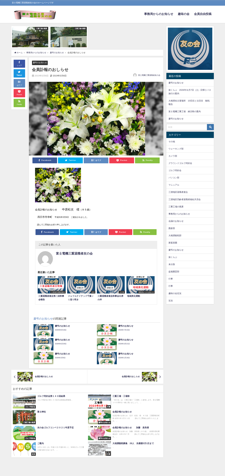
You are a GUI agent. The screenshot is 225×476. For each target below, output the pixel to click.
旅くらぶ (173, 257)
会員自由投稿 (203, 13)
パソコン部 (174, 178)
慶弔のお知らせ (40, 63)
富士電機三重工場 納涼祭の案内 (185, 111)
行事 (171, 279)
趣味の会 (183, 13)
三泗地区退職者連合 (178, 192)
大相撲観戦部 (175, 235)
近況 (171, 300)
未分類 (172, 264)
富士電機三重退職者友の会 (149, 75)
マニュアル (174, 185)
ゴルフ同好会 (175, 170)
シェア (19, 65)
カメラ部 (173, 156)
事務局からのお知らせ (158, 13)
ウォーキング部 (176, 149)
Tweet (19, 75)
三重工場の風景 (176, 207)
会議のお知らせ (176, 221)
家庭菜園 (173, 243)
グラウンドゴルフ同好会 (180, 163)
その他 (172, 141)
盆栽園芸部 (174, 271)
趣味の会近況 (175, 293)
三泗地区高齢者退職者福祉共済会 (185, 199)
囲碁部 (172, 228)
